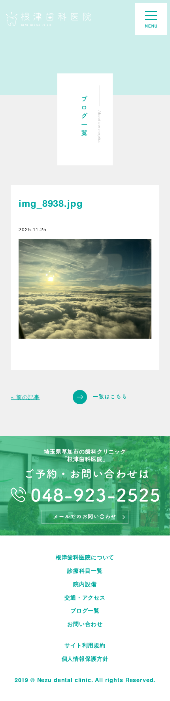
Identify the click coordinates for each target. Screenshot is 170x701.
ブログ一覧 (85, 610)
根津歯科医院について (85, 557)
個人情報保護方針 (85, 658)
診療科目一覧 (84, 570)
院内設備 (84, 584)
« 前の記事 (25, 397)
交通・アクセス (85, 597)
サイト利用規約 (85, 645)
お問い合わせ (84, 624)
